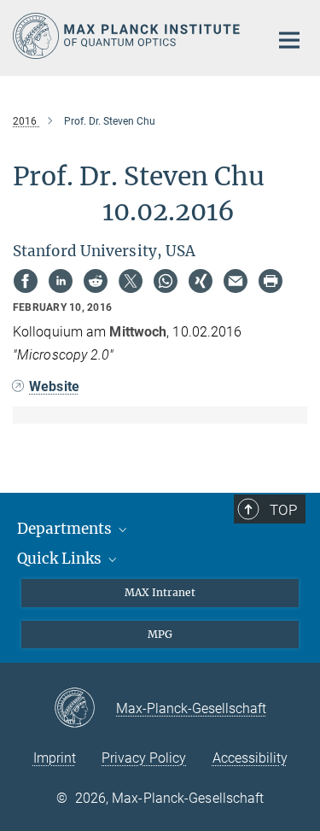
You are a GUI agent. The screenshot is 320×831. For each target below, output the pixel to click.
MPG (160, 634)
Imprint (54, 758)
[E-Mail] (235, 281)
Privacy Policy (144, 758)
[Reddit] (95, 281)
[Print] (270, 281)
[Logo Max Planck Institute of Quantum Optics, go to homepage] (128, 36)
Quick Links (61, 558)
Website (54, 386)
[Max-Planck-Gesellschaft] (85, 708)
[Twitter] (130, 281)
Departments (66, 528)
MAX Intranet (160, 592)
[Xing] (200, 281)
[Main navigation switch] (289, 40)
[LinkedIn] (60, 281)
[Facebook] (25, 281)
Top (283, 509)
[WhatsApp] (165, 281)
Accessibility (250, 758)
